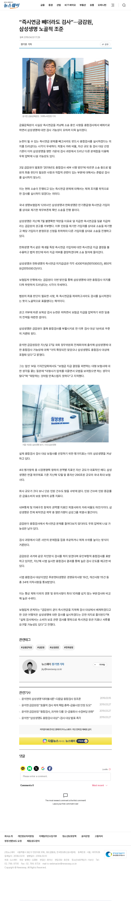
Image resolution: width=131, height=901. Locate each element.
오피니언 (102, 5)
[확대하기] (65, 60)
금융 (43, 5)
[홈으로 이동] (11, 5)
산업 (59, 5)
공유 (107, 44)
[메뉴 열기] (113, 5)
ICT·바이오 (70, 5)
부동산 (83, 5)
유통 (92, 5)
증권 (51, 5)
